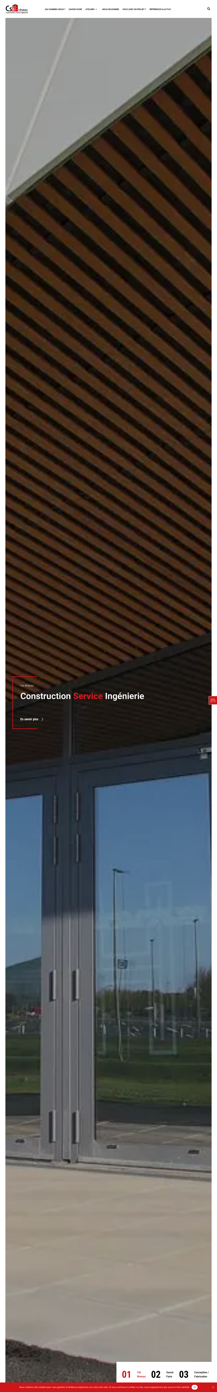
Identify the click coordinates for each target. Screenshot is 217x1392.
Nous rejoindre (110, 9)
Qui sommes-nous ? (55, 9)
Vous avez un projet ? (134, 9)
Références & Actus (160, 9)
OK (194, 1387)
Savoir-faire (75, 9)
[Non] (213, 1387)
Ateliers (90, 9)
